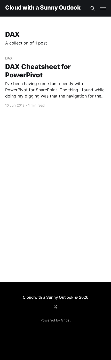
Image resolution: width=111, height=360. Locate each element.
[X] (55, 307)
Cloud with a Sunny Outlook (43, 7)
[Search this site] (93, 8)
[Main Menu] (103, 8)
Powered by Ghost (56, 320)
